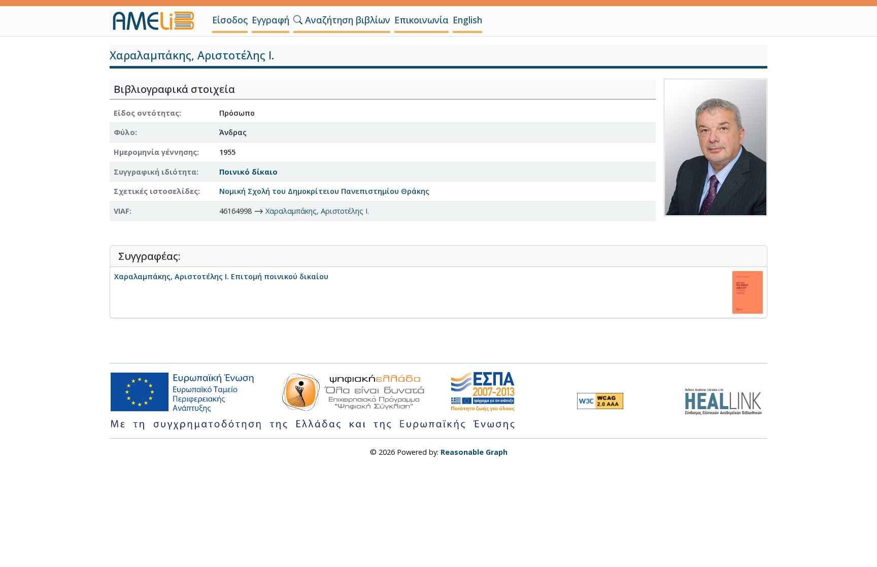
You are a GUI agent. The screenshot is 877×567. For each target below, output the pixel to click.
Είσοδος (230, 20)
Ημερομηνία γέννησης (155, 152)
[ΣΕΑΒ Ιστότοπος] (726, 400)
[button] (297, 20)
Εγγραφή (270, 20)
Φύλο (124, 132)
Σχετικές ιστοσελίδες (156, 191)
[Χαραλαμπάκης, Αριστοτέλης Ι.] (715, 146)
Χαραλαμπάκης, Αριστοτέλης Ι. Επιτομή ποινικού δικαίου (221, 276)
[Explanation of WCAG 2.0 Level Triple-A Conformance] (600, 401)
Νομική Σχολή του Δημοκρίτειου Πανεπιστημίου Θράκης (324, 191)
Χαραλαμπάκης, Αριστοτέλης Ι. (317, 211)
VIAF (121, 211)
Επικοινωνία (421, 20)
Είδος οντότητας (146, 113)
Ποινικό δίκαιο (248, 172)
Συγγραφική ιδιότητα (155, 172)
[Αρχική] (157, 21)
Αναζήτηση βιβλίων (346, 20)
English (467, 20)
